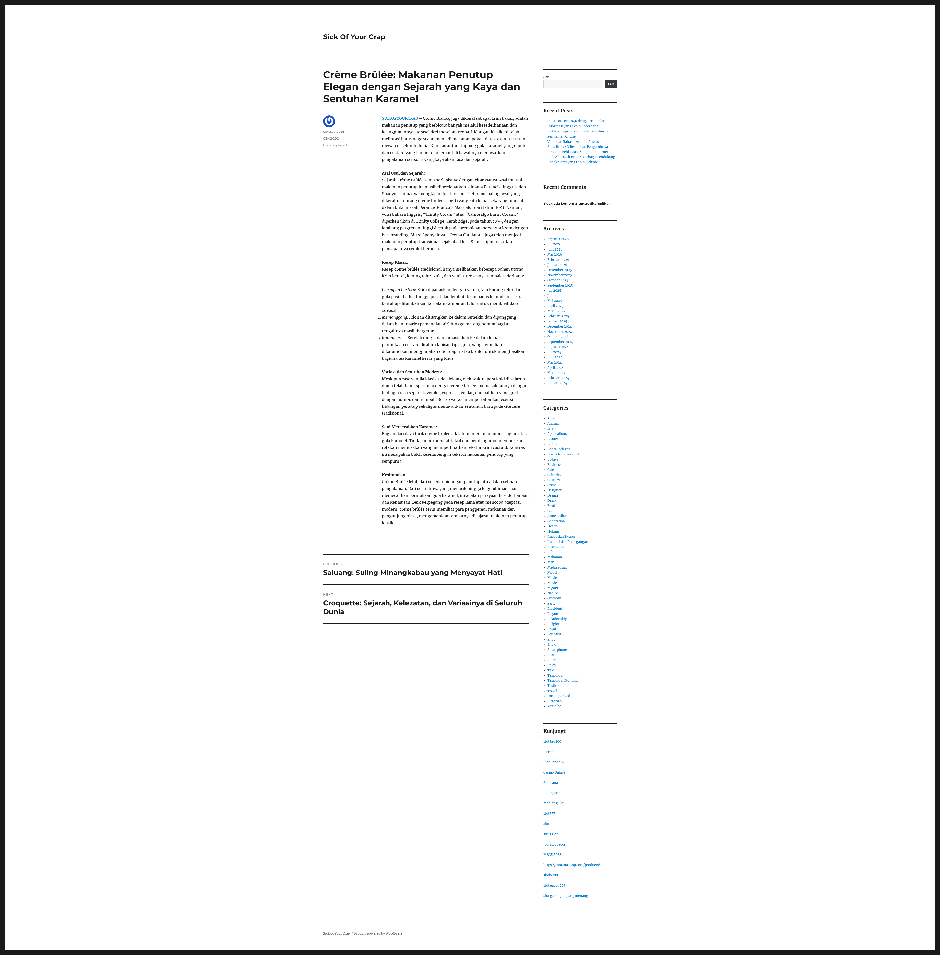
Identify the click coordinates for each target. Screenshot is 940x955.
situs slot (550, 834)
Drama (552, 495)
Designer (554, 490)
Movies (553, 583)
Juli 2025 (554, 290)
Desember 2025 (559, 270)
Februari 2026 (558, 260)
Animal (553, 423)
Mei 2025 (554, 301)
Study (551, 665)
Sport (551, 655)
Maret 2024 (556, 373)
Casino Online (554, 772)
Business (554, 465)
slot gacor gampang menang (565, 896)
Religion (553, 624)
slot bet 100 (552, 742)
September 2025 (560, 285)
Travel (552, 691)
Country (553, 480)
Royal (551, 629)
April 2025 (555, 306)
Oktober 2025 (557, 280)
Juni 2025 (554, 296)
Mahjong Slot (553, 803)
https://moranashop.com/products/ (571, 865)
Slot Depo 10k (553, 762)
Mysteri (553, 588)
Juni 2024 (554, 357)
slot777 (549, 814)
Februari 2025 (558, 316)
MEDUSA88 (552, 855)
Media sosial (557, 567)
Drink (551, 501)
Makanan (554, 557)
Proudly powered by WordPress (378, 933)
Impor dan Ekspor (561, 537)
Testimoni (555, 686)
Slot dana (550, 783)
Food (551, 506)
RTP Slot (550, 752)
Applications (557, 434)
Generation (556, 521)
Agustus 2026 (558, 239)
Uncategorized (335, 145)
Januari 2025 (557, 321)
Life (550, 552)
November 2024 (559, 332)
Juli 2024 (554, 352)
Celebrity (554, 475)
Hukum (553, 531)
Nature (552, 593)
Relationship (557, 619)
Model (552, 573)
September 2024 (560, 342)
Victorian (554, 701)
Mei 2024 (554, 362)
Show (551, 645)
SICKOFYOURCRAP (400, 118)
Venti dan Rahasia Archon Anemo (573, 142)
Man (550, 562)
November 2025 (559, 275)
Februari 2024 (558, 378)
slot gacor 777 (554, 885)
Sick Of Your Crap (354, 37)
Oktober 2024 (557, 337)
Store (551, 660)
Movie (552, 578)
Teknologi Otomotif (562, 681)
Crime (552, 485)
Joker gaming (553, 793)
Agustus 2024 (558, 347)
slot (546, 824)
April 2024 (555, 368)
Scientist (554, 634)
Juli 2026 (554, 244)
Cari (546, 77)
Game (551, 511)
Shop (551, 639)
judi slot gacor (554, 844)
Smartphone (557, 650)
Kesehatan (555, 547)
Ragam (552, 614)
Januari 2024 (557, 383)
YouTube (554, 706)
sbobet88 (550, 875)
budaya (552, 459)
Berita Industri (558, 449)
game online (557, 516)
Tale (550, 670)
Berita (552, 444)
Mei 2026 (554, 254)
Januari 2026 (557, 265)
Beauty (552, 439)
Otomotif (554, 598)
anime (552, 429)
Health (552, 526)
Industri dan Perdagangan (567, 542)
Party (551, 603)
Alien (551, 418)
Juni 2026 (555, 249)
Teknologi (555, 675)
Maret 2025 (556, 311)
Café (550, 470)
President (554, 609)
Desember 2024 (559, 326)
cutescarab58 (333, 131)
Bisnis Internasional (563, 454)
